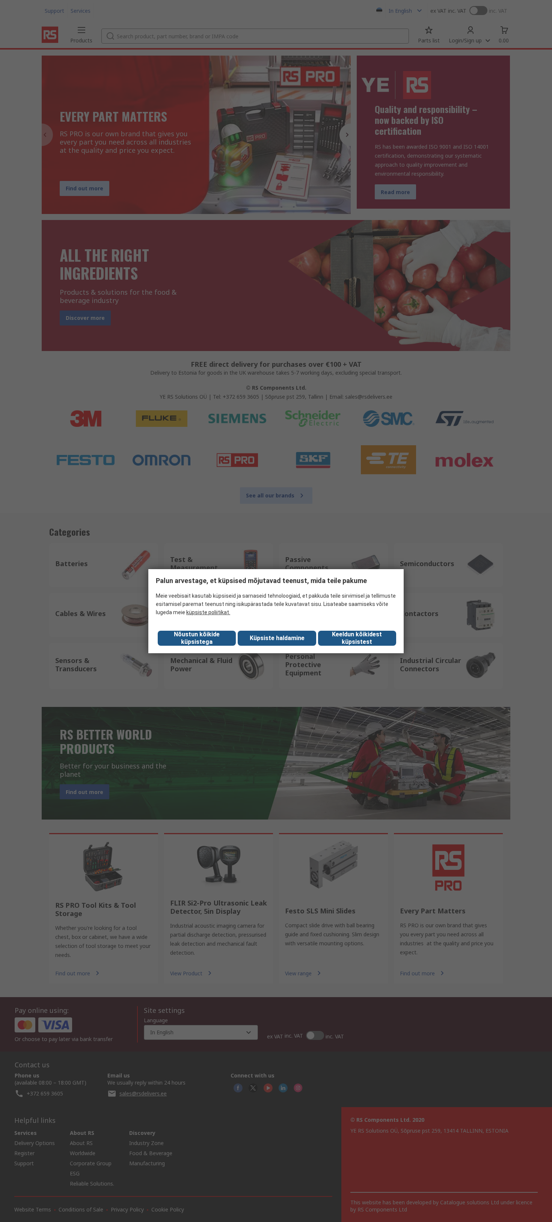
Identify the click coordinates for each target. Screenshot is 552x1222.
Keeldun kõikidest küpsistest (357, 638)
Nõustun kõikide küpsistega (197, 638)
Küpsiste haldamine (277, 638)
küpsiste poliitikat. (208, 612)
